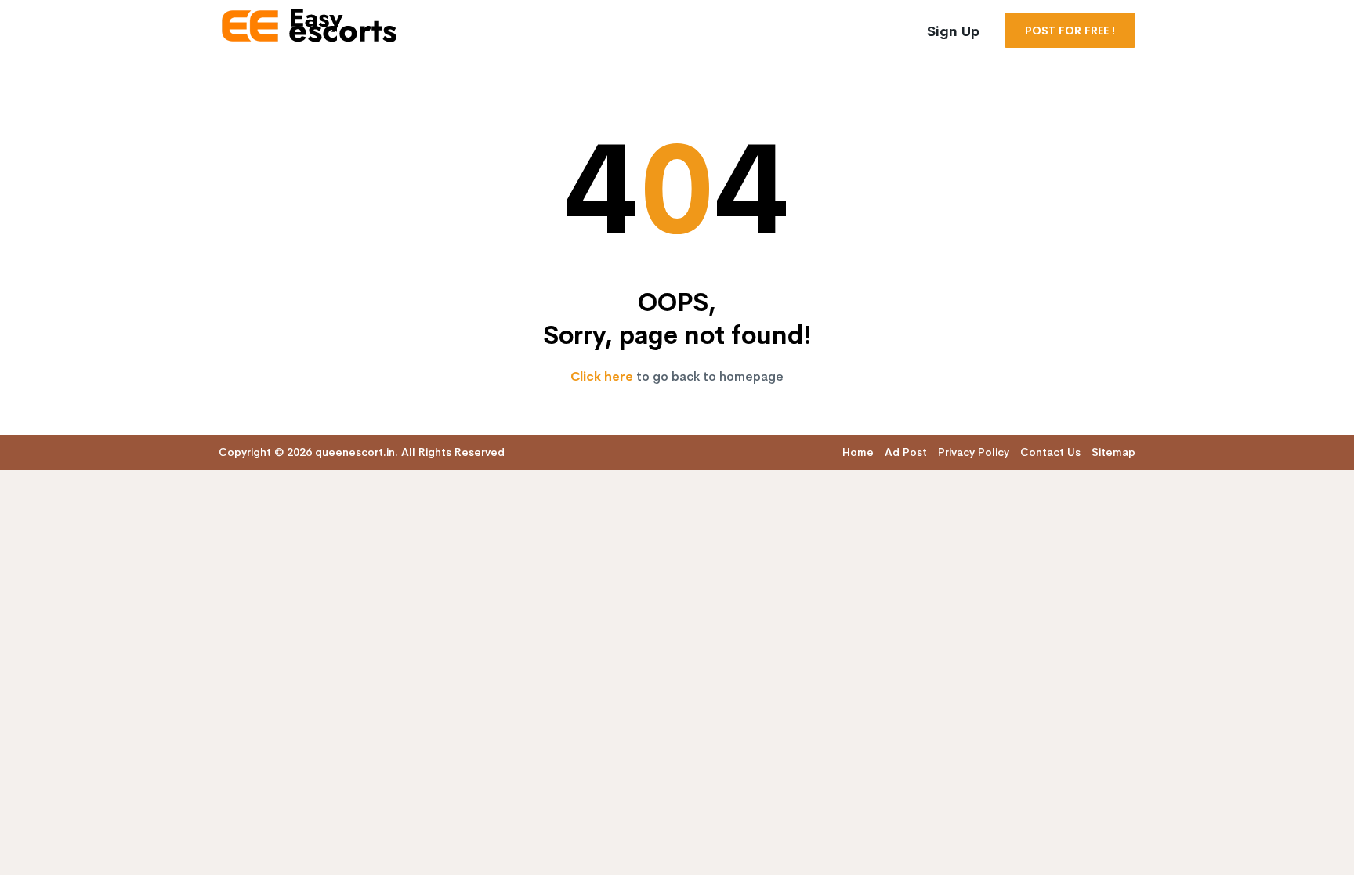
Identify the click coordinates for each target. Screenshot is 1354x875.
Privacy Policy (973, 452)
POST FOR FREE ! (1070, 31)
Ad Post (906, 452)
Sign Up (953, 31)
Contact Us (1050, 452)
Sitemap (1113, 452)
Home (858, 452)
